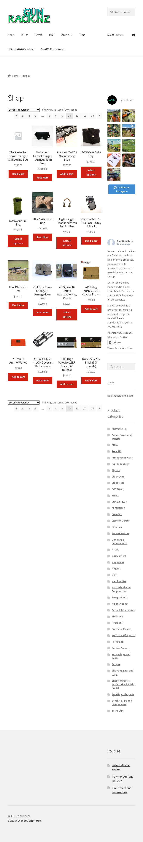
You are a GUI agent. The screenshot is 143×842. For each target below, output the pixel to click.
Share (130, 348)
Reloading (117, 641)
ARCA (115, 445)
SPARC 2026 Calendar (21, 49)
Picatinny (117, 616)
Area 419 (66, 35)
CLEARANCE (118, 508)
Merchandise (119, 581)
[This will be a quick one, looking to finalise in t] (113, 174)
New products (120, 597)
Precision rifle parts (123, 635)
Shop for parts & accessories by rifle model (123, 684)
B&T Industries (120, 464)
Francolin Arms (120, 533)
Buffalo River (119, 501)
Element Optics (121, 520)
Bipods (116, 470)
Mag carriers (119, 556)
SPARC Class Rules (52, 49)
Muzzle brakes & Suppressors (121, 589)
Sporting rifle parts (123, 694)
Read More (18, 174)
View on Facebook (115, 348)
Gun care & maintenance (119, 541)
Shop (11, 35)
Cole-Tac (117, 514)
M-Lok (115, 549)
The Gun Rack (125, 241)
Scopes (116, 664)
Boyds (38, 35)
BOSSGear (117, 489)
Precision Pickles (121, 629)
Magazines (118, 562)
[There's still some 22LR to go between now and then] (128, 160)
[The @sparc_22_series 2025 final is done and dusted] (113, 145)
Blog (82, 35)
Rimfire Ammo (120, 648)
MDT (52, 35)
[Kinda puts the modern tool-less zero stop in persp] (128, 115)
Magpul (116, 568)
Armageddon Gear (122, 457)
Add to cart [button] (66, 174)
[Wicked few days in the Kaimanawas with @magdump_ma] (128, 130)
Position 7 (117, 622)
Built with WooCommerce (24, 820)
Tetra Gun (117, 710)
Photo (117, 342)
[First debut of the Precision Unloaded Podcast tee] (113, 115)
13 (92, 115)
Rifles (24, 35)
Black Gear (118, 476)
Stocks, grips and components (122, 702)
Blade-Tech (118, 482)
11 (77, 115)
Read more (91, 240)
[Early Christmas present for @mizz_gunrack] (113, 130)
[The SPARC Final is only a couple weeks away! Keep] (113, 160)
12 (85, 115)
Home (15, 75)
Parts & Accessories (123, 610)
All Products (119, 428)
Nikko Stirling (120, 603)
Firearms (117, 527)
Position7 (114, 272)
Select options (91, 172)
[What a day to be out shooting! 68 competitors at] (128, 145)
